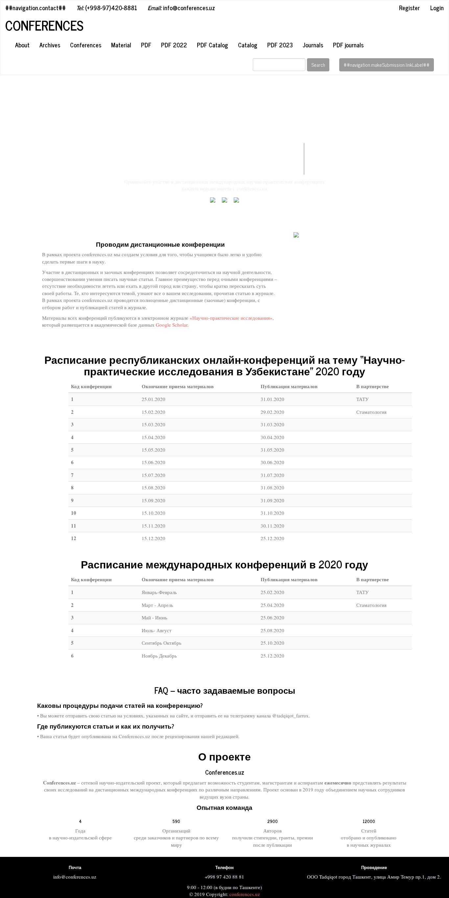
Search (318, 65)
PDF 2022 (174, 45)
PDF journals (348, 45)
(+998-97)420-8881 (106, 7)
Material (121, 45)
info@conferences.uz (181, 7)
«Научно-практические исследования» (231, 317)
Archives (49, 45)
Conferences (44, 25)
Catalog (247, 45)
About (22, 45)
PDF (146, 45)
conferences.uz (244, 894)
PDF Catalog (212, 45)
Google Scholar (171, 324)
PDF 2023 (280, 45)
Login (437, 7)
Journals (313, 45)
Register (409, 7)
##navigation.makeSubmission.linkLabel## (386, 65)
